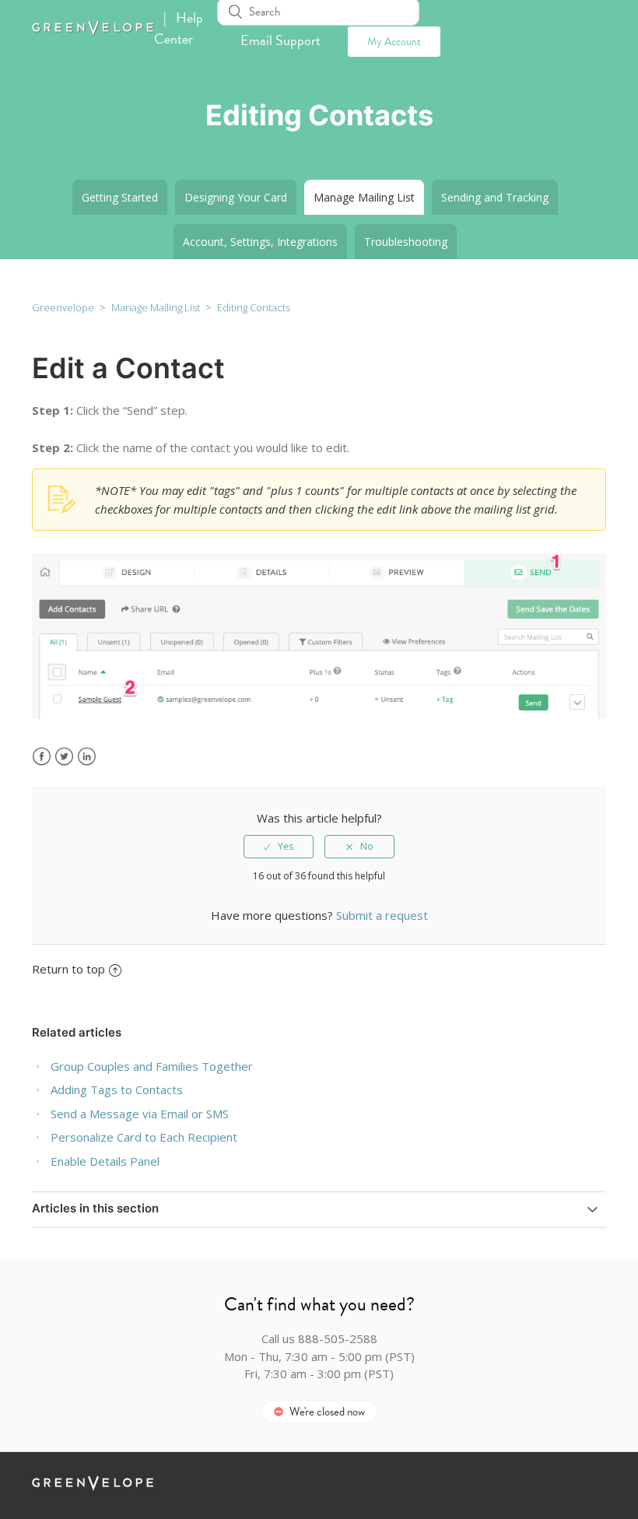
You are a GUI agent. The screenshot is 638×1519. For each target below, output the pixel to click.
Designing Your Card (235, 197)
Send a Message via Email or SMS (140, 1113)
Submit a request (382, 915)
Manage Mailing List (364, 197)
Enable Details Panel (105, 1161)
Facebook (41, 757)
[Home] (93, 30)
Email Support (280, 40)
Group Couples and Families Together (152, 1066)
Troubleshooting (405, 241)
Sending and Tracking (495, 197)
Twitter (64, 757)
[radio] (279, 846)
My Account (394, 41)
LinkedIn (86, 757)
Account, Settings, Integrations (260, 241)
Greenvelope (63, 307)
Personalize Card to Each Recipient (144, 1137)
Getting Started (120, 197)
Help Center (178, 28)
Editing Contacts (253, 307)
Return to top (68, 969)
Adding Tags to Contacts (117, 1089)
